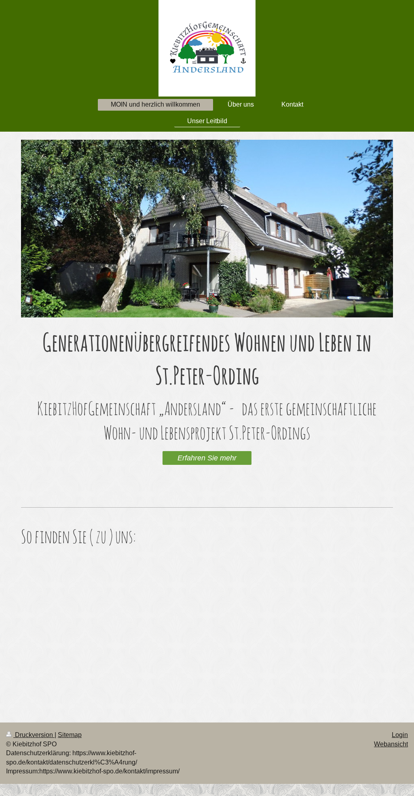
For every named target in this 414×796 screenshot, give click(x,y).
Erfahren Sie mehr (207, 458)
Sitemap (70, 734)
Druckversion (34, 734)
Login (400, 734)
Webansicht (391, 744)
